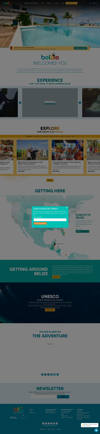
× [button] (67, 207)
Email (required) (38, 217)
